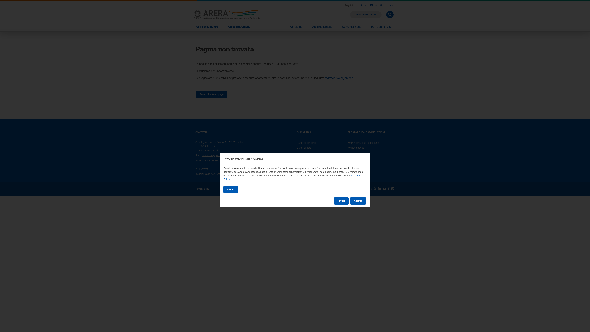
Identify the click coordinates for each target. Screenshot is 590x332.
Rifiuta (341, 200)
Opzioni (231, 189)
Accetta (358, 200)
